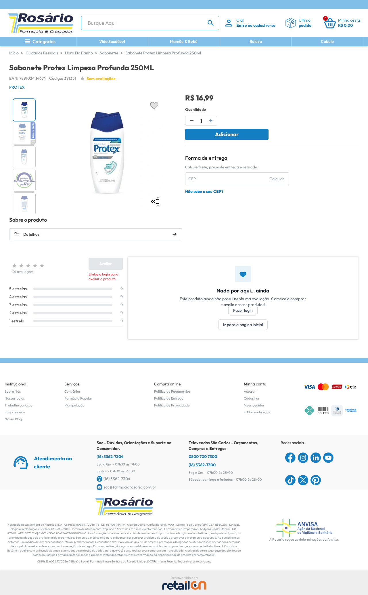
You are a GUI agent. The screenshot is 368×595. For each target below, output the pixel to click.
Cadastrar (252, 398)
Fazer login (243, 310)
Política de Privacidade (171, 405)
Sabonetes (109, 53)
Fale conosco (15, 412)
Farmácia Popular (78, 398)
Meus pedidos (254, 405)
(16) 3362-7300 (202, 464)
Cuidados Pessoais (42, 53)
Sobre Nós (13, 391)
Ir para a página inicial (243, 324)
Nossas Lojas (15, 398)
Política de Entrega (168, 398)
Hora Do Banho (79, 53)
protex (17, 87)
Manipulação (74, 405)
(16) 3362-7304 (110, 456)
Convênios (72, 391)
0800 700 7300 (203, 456)
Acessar (250, 391)
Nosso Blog (13, 419)
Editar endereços (257, 412)
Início (14, 53)
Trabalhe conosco (18, 405)
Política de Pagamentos (172, 391)
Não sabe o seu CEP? (204, 191)
